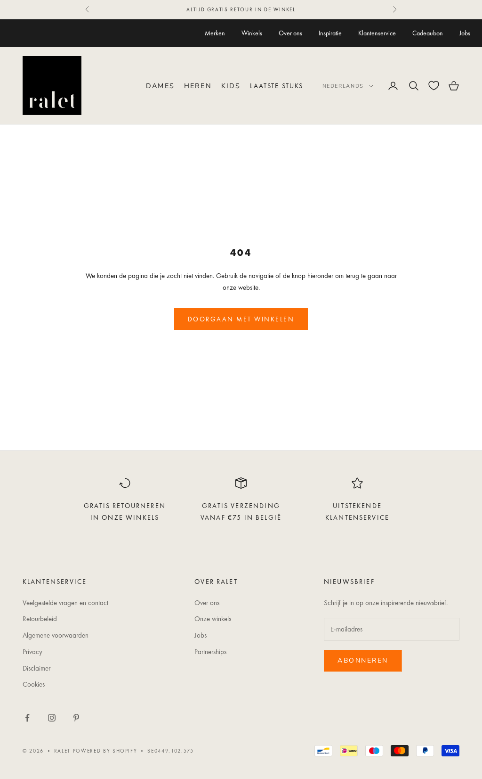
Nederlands (343, 86)
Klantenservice (377, 33)
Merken (215, 33)
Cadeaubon (427, 33)
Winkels (251, 33)
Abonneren (362, 660)
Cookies (34, 684)
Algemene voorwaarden (55, 635)
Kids (231, 85)
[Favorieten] (434, 85)
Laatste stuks (276, 86)
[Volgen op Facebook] (27, 717)
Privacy (32, 651)
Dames (160, 85)
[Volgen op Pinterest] (76, 717)
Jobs (464, 33)
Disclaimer (36, 668)
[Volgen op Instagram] (51, 717)
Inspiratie (330, 33)
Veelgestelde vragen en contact (65, 602)
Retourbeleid (40, 618)
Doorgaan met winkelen (241, 319)
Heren (198, 85)
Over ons (290, 33)
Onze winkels (212, 618)
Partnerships (210, 651)
